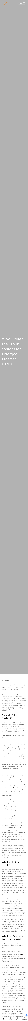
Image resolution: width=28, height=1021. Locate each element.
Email (10, 1019)
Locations (24, 1020)
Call (3, 1020)
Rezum (17, 953)
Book (17, 1019)
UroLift (12, 953)
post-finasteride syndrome (9, 788)
